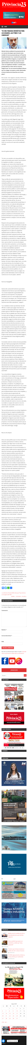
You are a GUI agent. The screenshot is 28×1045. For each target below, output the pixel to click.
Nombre (4, 629)
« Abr (3, 1022)
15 (10, 1013)
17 (17, 1013)
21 (6, 1016)
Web (3, 641)
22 (10, 1016)
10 (17, 1011)
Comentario (5, 610)
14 (6, 1013)
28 (6, 1018)
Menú (5, 26)
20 (2, 1016)
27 (2, 1018)
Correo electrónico (7, 635)
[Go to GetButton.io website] (3, 1043)
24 (17, 1016)
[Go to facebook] (3, 1041)
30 (13, 1018)
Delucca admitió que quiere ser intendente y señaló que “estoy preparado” (15, 942)
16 (13, 1013)
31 (17, 1018)
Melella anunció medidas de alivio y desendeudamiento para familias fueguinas (16, 935)
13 (2, 1013)
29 (10, 1018)
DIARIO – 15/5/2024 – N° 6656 (18, 596)
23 (13, 1016)
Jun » (6, 1022)
